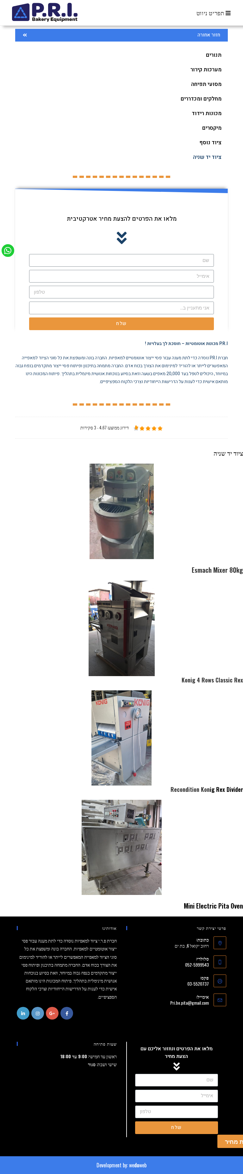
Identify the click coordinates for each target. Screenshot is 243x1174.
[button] (121, 35)
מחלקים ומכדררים (201, 99)
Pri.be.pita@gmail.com (189, 1002)
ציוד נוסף (210, 143)
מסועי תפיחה (206, 84)
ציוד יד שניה (207, 157)
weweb (137, 1165)
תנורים (213, 55)
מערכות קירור (205, 70)
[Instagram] (37, 1013)
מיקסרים (211, 128)
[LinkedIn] (23, 1013)
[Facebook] (66, 1013)
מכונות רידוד (206, 113)
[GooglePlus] (52, 1013)
